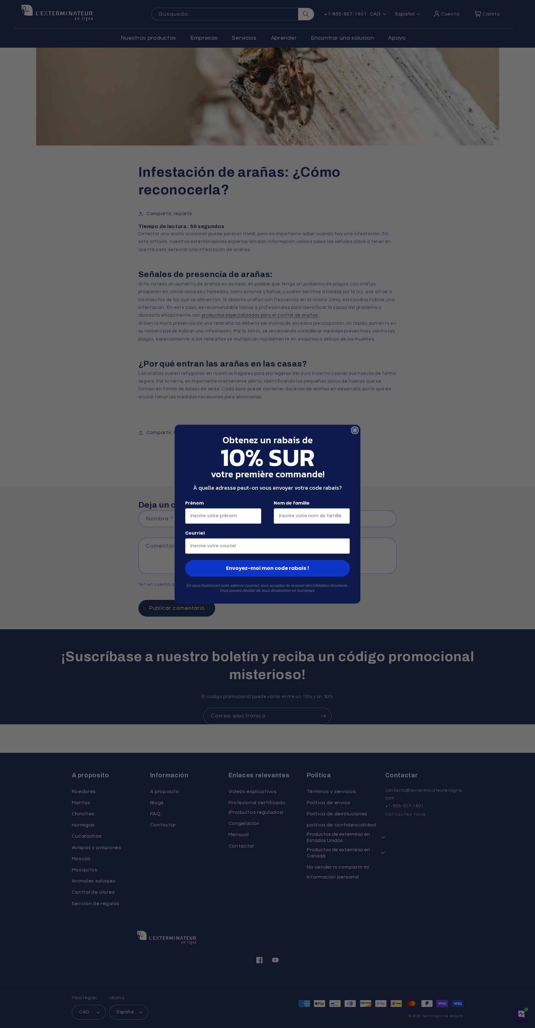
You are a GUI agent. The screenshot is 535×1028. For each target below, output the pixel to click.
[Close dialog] (355, 430)
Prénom (194, 503)
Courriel (195, 533)
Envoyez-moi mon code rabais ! (267, 568)
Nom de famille (292, 503)
